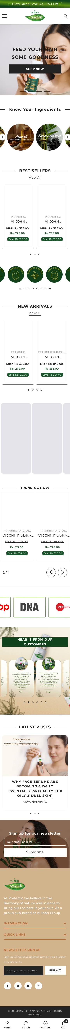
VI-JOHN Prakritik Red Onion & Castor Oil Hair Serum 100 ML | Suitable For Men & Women (53, 536)
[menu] (4, 16)
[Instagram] (18, 985)
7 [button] (45, 288)
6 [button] (41, 288)
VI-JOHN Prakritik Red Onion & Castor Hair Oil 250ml (17, 536)
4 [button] (47, 91)
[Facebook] (7, 985)
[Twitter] (38, 985)
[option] (35, 4)
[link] (15, 274)
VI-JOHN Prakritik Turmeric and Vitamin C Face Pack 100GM (18, 222)
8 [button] (50, 288)
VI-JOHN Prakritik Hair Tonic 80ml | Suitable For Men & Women (52, 357)
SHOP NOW (35, 69)
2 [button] (31, 91)
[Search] (65, 16)
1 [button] (23, 91)
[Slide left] (51, 572)
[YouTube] (28, 985)
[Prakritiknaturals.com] (20, 137)
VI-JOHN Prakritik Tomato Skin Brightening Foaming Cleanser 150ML (52, 222)
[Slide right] (62, 572)
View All (35, 177)
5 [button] (37, 288)
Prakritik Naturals (17, 530)
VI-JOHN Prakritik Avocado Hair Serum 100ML (18, 357)
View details (33, 802)
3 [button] (39, 91)
